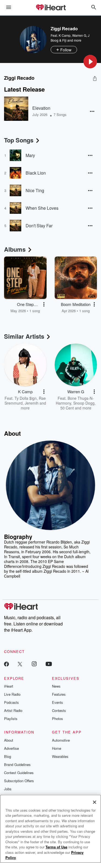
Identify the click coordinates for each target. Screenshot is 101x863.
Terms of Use (56, 846)
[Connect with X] (20, 663)
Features (59, 694)
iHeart (8, 686)
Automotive (61, 740)
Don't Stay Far (39, 225)
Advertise (11, 748)
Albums (15, 249)
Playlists (11, 718)
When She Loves (42, 208)
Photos (57, 718)
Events (57, 702)
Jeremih (32, 403)
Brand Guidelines (17, 764)
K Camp (65, 35)
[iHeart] (50, 7)
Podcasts (11, 702)
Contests (59, 710)
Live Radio (12, 694)
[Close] (94, 802)
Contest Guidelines (19, 772)
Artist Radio (13, 710)
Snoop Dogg (84, 403)
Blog (7, 756)
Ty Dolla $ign (26, 398)
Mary (30, 155)
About (8, 740)
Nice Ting (35, 190)
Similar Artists (24, 336)
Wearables (60, 756)
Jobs (8, 788)
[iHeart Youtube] (49, 663)
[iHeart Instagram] (34, 663)
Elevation (41, 108)
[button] (90, 61)
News (56, 686)
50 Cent (67, 408)
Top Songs (18, 140)
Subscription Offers (19, 780)
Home (56, 748)
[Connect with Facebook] (6, 663)
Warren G (79, 35)
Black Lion (36, 173)
